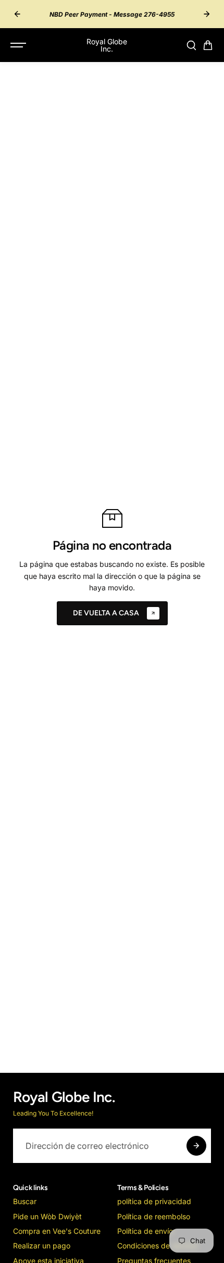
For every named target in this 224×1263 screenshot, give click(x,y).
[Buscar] (191, 45)
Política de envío (145, 1231)
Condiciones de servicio (157, 1245)
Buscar (24, 1201)
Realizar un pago (41, 1245)
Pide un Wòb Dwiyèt (47, 1216)
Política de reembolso (153, 1216)
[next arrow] (206, 14)
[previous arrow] (17, 14)
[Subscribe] (196, 1146)
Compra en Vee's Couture (57, 1231)
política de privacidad (154, 1201)
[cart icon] (208, 45)
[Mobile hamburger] (19, 45)
